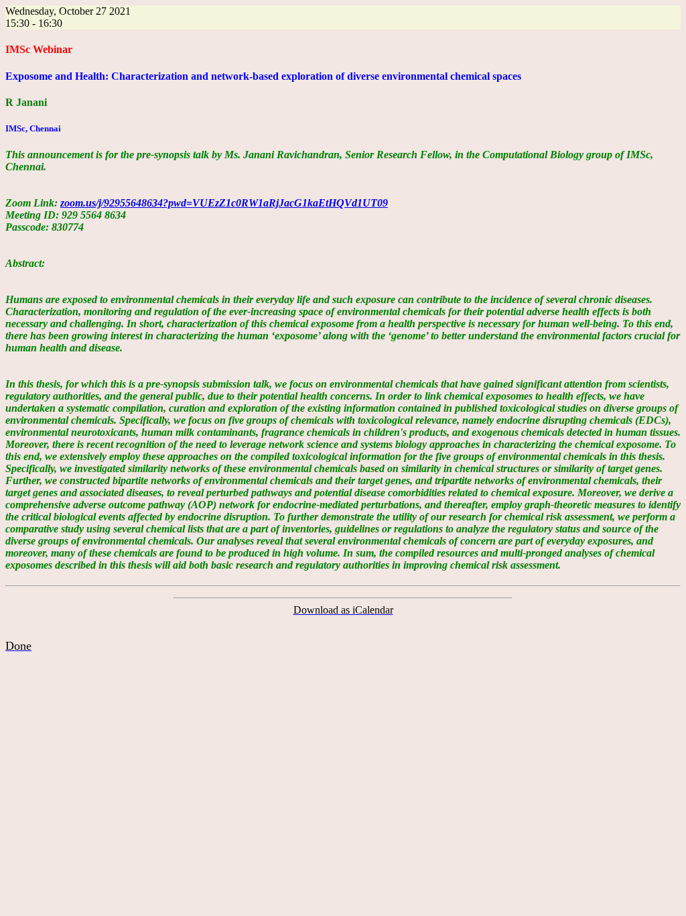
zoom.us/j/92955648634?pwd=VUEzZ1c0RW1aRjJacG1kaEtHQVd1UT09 (224, 203)
